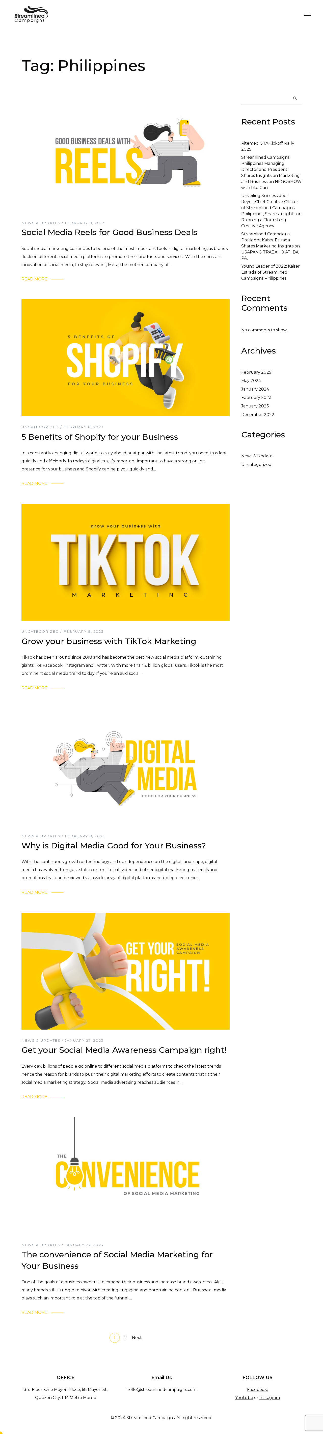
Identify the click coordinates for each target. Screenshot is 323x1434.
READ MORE (34, 279)
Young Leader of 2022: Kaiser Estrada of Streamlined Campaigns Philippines (270, 272)
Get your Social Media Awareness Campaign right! (123, 1050)
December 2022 (257, 414)
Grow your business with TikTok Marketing (108, 641)
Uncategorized (256, 464)
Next (137, 1337)
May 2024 (251, 380)
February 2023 (256, 397)
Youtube (244, 1397)
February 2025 (256, 372)
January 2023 (255, 406)
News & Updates (257, 456)
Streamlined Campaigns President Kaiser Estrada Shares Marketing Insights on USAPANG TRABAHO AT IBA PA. (270, 246)
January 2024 (255, 389)
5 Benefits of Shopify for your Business (99, 437)
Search (295, 98)
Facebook (257, 1389)
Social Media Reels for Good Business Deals (109, 232)
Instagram (269, 1397)
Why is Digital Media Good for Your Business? (113, 845)
